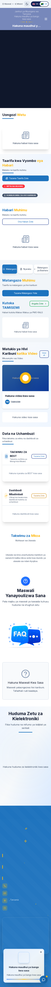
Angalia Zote (37, 303)
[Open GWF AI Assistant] (44, 980)
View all (44, 354)
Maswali (8, 4)
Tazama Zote (38, 456)
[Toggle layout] (41, 953)
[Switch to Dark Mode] (27, 4)
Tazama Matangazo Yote (25, 293)
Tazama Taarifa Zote (18, 178)
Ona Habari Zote (25, 221)
